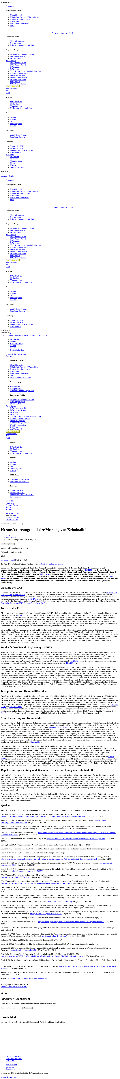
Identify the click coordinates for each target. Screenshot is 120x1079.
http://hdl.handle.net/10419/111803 (14, 987)
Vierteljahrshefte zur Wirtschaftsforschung (25, 71)
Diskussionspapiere (17, 75)
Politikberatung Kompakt (19, 78)
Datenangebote (15, 59)
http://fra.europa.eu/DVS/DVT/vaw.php (15, 877)
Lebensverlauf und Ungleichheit (22, 45)
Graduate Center (16, 161)
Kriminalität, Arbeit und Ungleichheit (24, 17)
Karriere (13, 163)
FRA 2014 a (73, 661)
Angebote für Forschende (19, 135)
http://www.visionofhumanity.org (60, 902)
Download (8, 560)
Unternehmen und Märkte (19, 23)
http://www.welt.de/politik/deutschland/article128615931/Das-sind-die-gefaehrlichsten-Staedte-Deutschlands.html (43, 816)
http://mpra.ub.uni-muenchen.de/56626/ (27, 871)
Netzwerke (14, 159)
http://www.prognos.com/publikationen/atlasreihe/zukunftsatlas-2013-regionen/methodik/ (71, 922)
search (3, 2)
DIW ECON (10, 1061)
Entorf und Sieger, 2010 (58, 727)
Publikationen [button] (11, 61)
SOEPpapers (15, 82)
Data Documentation (18, 80)
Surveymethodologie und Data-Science (22, 978)
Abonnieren (28, 1008)
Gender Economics (17, 41)
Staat (12, 26)
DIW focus (14, 69)
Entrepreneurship (16, 43)
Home (8, 535)
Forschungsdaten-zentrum (19, 137)
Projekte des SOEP (17, 148)
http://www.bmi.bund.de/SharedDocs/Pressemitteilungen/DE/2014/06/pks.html (76, 839)
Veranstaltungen (11, 88)
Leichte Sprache (12, 520)
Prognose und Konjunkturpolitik (22, 54)
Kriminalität (42, 978)
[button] (5, 2)
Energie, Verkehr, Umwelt (20, 19)
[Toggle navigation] (11, 2)
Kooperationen (15, 152)
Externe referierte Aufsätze (20, 73)
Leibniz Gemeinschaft (14, 1057)
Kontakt (13, 126)
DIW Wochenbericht (18, 63)
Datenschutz (10, 1069)
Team (12, 122)
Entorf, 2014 (5, 713)
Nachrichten (14, 104)
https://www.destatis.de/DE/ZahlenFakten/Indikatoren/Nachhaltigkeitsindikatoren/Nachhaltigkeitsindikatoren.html (43, 956)
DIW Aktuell (15, 67)
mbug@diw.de (45, 564)
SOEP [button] (8, 93)
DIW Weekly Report (18, 65)
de (10, 333)
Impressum (10, 1067)
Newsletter (5, 1012)
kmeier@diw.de (57, 564)
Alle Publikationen (13, 86)
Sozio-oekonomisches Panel (62, 33)
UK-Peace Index (15, 707)
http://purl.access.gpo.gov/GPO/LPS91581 (46, 914)
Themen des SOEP (17, 146)
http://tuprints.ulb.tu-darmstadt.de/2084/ (56, 936)
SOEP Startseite (16, 102)
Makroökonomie (16, 15)
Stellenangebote (16, 124)
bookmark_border (7, 176)
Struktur (13, 117)
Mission (13, 119)
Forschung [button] (9, 6)
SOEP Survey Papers (18, 84)
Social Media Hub (17, 167)
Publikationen (11, 538)
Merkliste (16, 354)
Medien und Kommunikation (21, 108)
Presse (8, 91)
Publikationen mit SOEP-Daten (22, 150)
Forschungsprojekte (17, 56)
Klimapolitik (15, 21)
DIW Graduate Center (14, 1059)
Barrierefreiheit (11, 1065)
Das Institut (14, 157)
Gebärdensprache (12, 517)
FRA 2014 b (70, 663)
